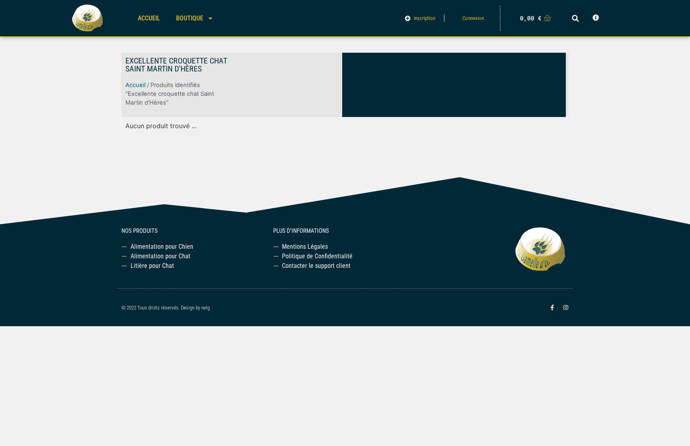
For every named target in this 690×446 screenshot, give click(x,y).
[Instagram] (566, 307)
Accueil (149, 18)
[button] (576, 18)
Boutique (189, 18)
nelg (205, 308)
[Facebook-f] (552, 307)
